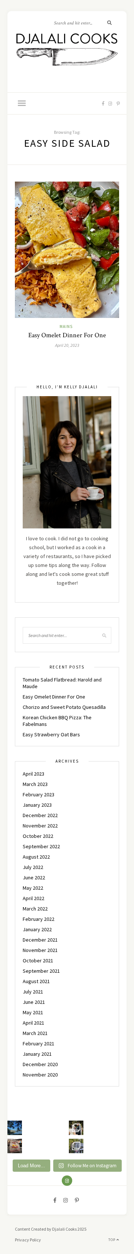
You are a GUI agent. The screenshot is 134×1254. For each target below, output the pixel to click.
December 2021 (40, 939)
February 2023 (38, 794)
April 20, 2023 (67, 345)
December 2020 (40, 1064)
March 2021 (35, 1033)
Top (112, 1239)
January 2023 (37, 805)
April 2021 (33, 1022)
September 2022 (41, 846)
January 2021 (37, 1054)
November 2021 (40, 950)
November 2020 (40, 1074)
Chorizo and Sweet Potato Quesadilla (64, 707)
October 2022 (38, 836)
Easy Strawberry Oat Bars (51, 734)
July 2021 (33, 991)
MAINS (66, 326)
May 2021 (33, 1012)
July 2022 (33, 867)
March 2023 (35, 784)
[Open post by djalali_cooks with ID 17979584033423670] (76, 1128)
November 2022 (40, 825)
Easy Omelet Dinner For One (67, 335)
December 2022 (40, 815)
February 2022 (38, 919)
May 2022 (33, 888)
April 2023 (33, 773)
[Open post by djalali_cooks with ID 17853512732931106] (76, 1146)
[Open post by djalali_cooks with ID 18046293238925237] (14, 1128)
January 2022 (37, 929)
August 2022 (36, 856)
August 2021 (36, 981)
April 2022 (33, 898)
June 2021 (34, 1002)
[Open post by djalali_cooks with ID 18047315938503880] (14, 1146)
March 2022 (35, 908)
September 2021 (41, 971)
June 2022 (34, 877)
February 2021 (38, 1043)
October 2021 (38, 960)
